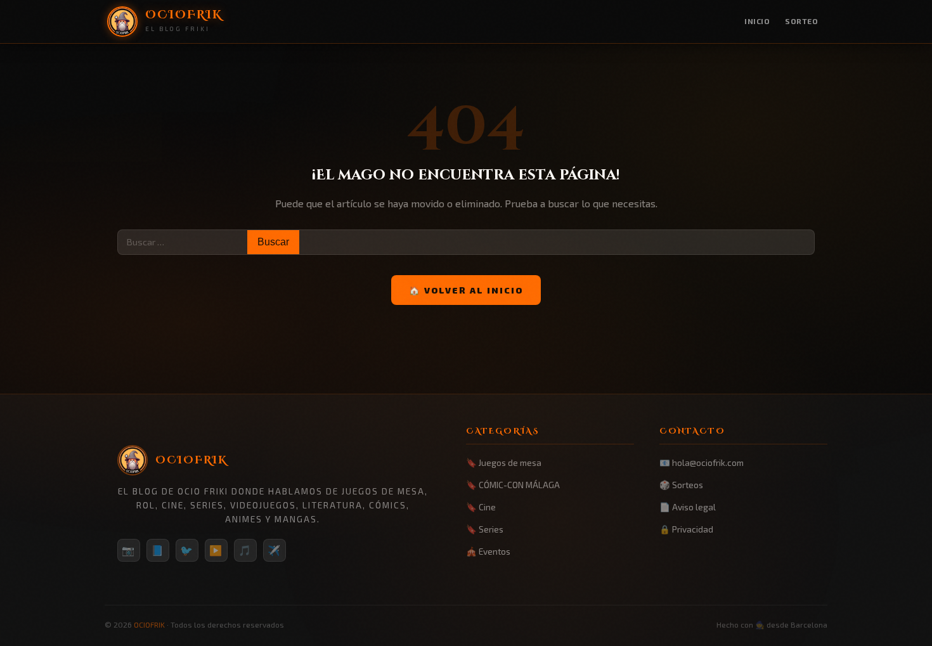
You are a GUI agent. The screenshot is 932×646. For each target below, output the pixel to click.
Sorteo (801, 20)
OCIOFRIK (149, 624)
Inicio (757, 20)
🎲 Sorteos (681, 484)
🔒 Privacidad (686, 529)
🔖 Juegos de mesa (503, 462)
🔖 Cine (481, 506)
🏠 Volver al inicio (466, 290)
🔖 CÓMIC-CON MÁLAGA (513, 484)
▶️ (216, 550)
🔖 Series (484, 529)
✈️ (275, 550)
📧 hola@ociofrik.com (701, 462)
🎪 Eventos (488, 551)
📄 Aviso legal (687, 506)
